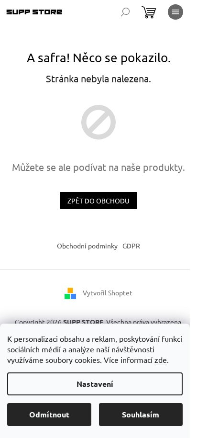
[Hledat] (125, 12)
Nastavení (95, 384)
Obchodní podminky (87, 245)
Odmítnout (49, 414)
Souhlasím (140, 414)
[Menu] (175, 12)
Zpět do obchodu (98, 200)
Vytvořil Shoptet (107, 292)
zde (160, 359)
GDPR (131, 245)
